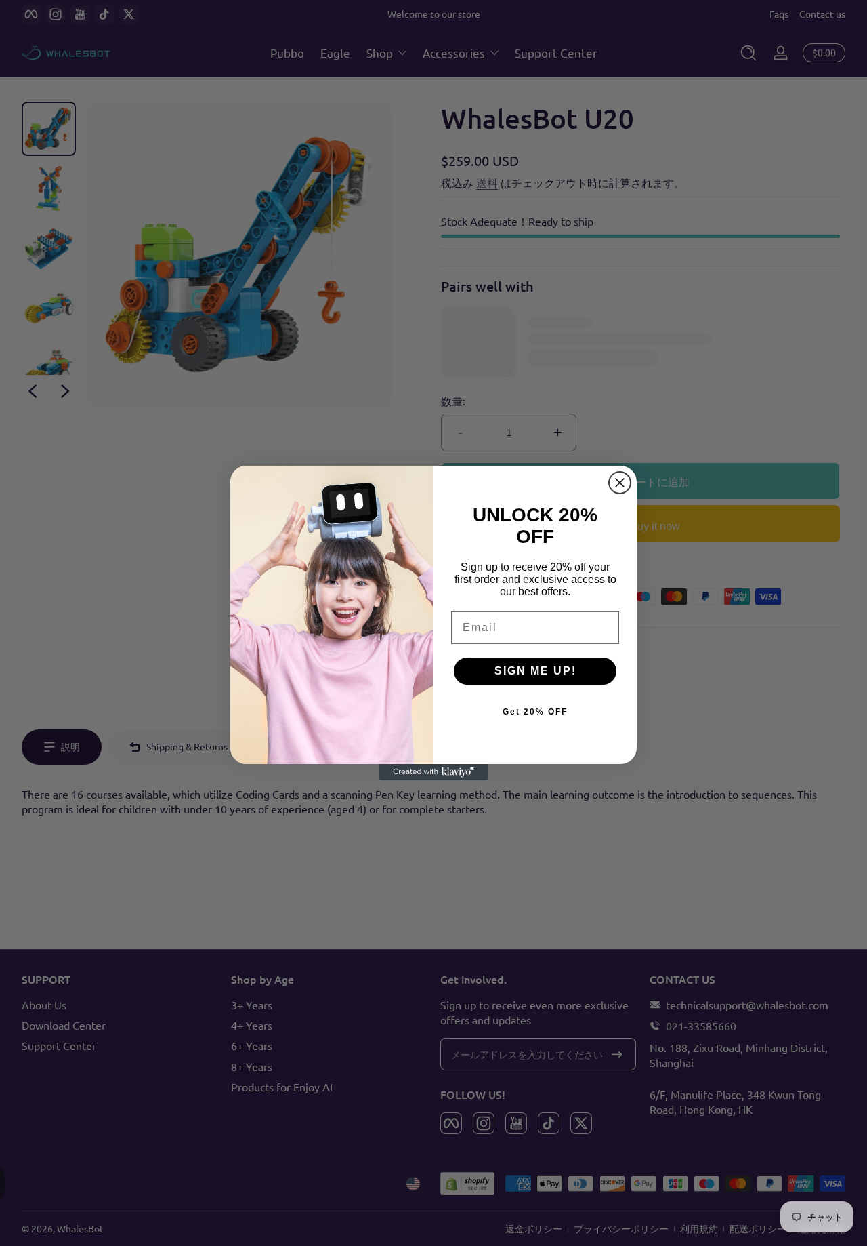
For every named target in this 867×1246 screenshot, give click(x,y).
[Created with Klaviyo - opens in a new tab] (433, 772)
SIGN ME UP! (535, 671)
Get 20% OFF (535, 712)
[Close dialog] (620, 483)
